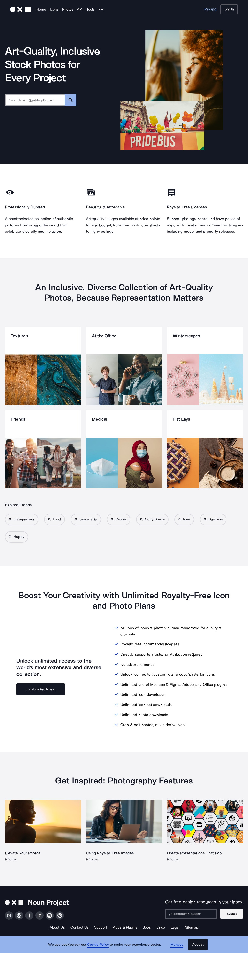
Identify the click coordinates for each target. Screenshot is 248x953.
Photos (67, 9)
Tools (90, 9)
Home (41, 9)
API (80, 9)
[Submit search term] (70, 100)
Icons (54, 9)
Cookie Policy (98, 944)
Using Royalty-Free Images (110, 853)
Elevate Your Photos (22, 853)
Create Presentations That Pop (194, 853)
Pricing (210, 9)
